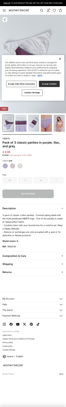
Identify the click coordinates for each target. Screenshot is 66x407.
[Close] (60, 58)
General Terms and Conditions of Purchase (18, 339)
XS (9, 180)
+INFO (39, 75)
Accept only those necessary (21, 84)
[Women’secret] (19, 10)
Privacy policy (7, 342)
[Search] (41, 10)
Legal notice (7, 335)
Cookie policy (7, 346)
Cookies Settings (8, 350)
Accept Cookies (49, 84)
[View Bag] (60, 10)
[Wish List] (54, 10)
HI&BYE (6, 138)
